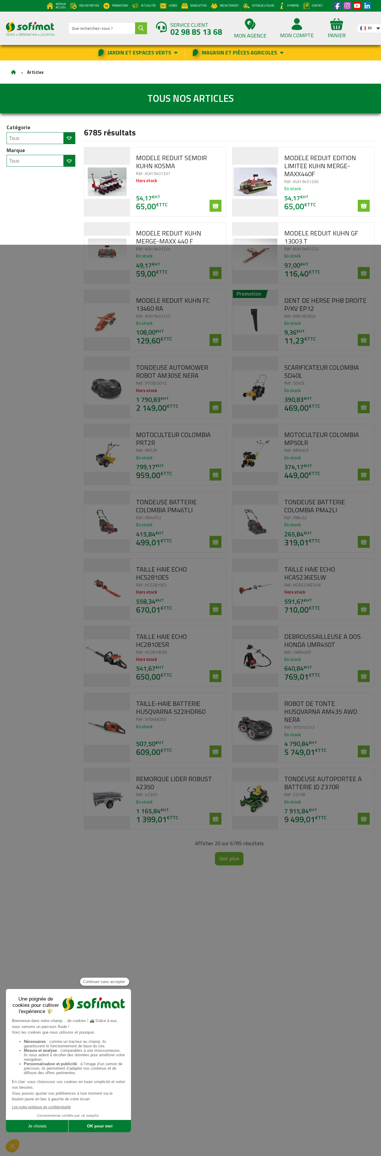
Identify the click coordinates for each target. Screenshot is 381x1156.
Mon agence (250, 36)
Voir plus (229, 858)
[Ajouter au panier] (215, 206)
